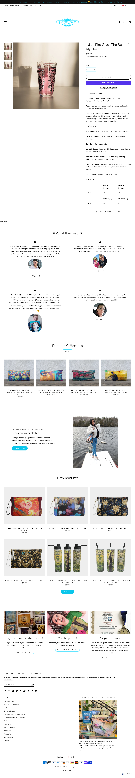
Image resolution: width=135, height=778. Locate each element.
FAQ (5, 707)
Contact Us (7, 740)
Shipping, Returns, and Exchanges (14, 717)
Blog (31, 5)
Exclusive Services (9, 711)
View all (67, 351)
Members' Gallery (15, 5)
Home (6, 5)
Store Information (9, 727)
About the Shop (9, 701)
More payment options (108, 88)
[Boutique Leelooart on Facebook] (9, 691)
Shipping (89, 56)
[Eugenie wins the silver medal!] (24, 622)
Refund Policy (8, 737)
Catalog (25, 5)
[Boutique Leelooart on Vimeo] (36, 691)
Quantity (90, 65)
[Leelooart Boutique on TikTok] (24, 691)
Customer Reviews (10, 721)
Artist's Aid (7, 730)
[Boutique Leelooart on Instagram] (5, 691)
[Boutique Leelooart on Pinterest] (20, 691)
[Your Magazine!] (67, 622)
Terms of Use (8, 734)
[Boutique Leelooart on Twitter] (17, 691)
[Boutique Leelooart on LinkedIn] (32, 691)
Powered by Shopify (67, 770)
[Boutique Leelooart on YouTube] (13, 691)
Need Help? (7, 724)
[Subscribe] (32, 684)
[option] (67, 2)
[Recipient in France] (110, 622)
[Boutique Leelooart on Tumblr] (28, 691)
